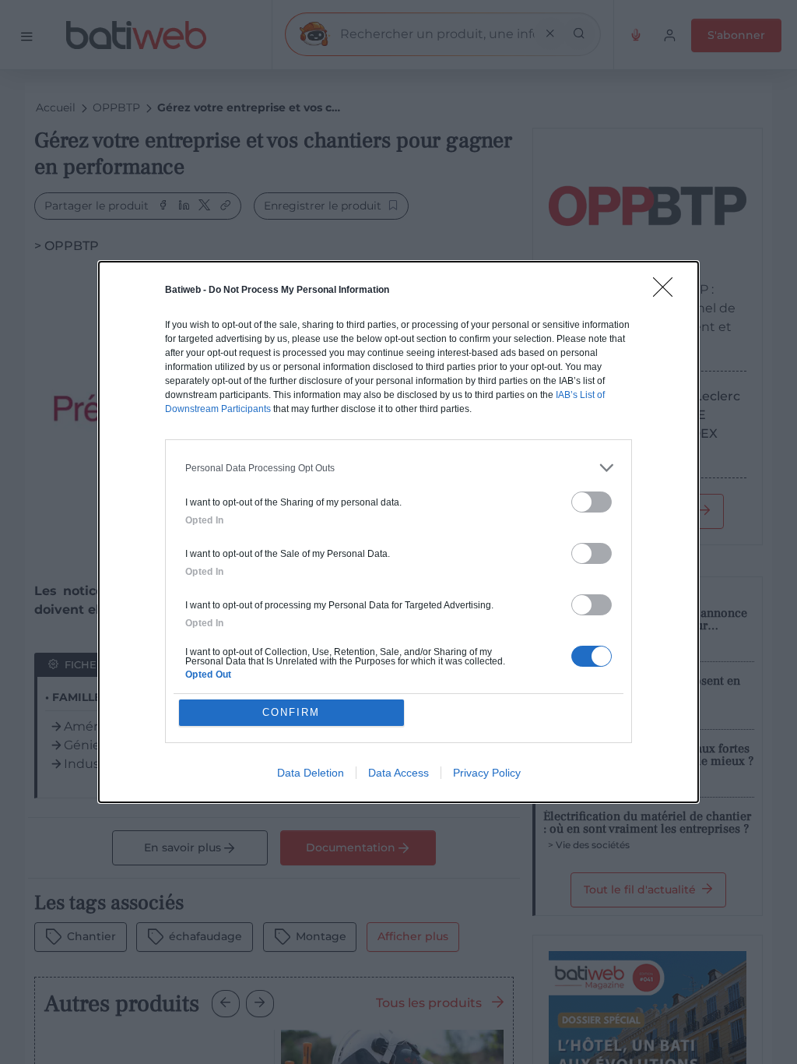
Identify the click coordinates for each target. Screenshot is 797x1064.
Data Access (398, 772)
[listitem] (398, 468)
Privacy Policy (487, 772)
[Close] (668, 292)
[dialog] (398, 532)
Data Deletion (310, 772)
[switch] (591, 502)
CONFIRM (291, 712)
